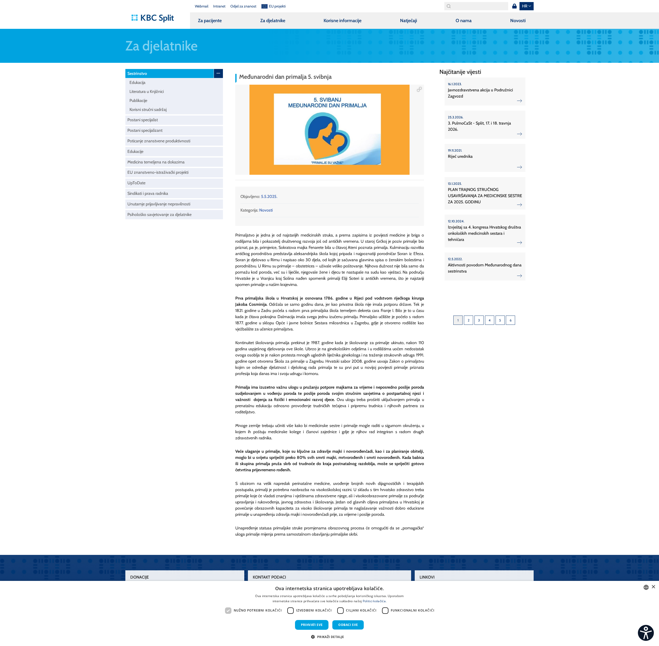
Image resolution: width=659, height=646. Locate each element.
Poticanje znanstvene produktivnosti (158, 140)
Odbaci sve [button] (348, 625)
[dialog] (329, 613)
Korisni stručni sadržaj (148, 109)
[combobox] (646, 587)
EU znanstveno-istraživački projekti (157, 172)
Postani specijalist (142, 119)
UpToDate (136, 182)
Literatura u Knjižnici (146, 91)
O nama (464, 20)
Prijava (514, 6)
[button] (419, 89)
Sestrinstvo (137, 73)
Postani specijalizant (144, 130)
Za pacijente (210, 20)
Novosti (518, 20)
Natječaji (408, 20)
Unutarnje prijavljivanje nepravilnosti (158, 204)
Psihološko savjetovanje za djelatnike (159, 214)
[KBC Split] (155, 18)
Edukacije (135, 151)
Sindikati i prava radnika (147, 193)
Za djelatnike (272, 20)
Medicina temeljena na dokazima (156, 162)
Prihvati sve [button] (312, 625)
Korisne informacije (342, 20)
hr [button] (524, 6)
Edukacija (137, 82)
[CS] (646, 633)
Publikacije (138, 100)
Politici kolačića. (374, 601)
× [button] (653, 587)
